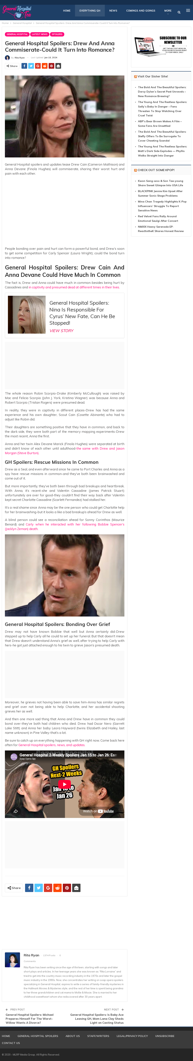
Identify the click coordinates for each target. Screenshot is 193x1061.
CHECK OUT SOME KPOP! (156, 170)
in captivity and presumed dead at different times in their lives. (74, 287)
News (113, 10)
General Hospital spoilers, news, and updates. (51, 745)
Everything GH (90, 10)
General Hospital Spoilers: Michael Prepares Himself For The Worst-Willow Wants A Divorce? (30, 1018)
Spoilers (57, 34)
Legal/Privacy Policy (132, 1036)
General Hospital (17, 34)
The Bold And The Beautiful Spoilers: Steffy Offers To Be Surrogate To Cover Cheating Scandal (162, 136)
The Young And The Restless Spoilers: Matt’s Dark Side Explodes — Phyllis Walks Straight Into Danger (162, 151)
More (168, 10)
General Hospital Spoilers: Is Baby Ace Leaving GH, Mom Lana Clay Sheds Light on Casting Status (97, 1018)
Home (66, 10)
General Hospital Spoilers (38, 1036)
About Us (73, 1036)
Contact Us (11, 1043)
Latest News (39, 34)
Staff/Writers (98, 1036)
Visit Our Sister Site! (153, 76)
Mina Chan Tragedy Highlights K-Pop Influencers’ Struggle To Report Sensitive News (162, 206)
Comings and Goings (140, 10)
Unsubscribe (164, 1036)
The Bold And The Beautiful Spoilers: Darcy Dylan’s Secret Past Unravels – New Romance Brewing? (162, 92)
